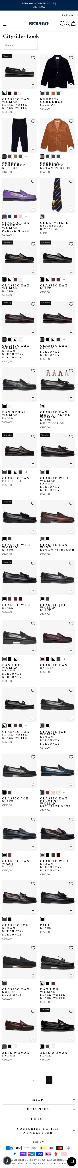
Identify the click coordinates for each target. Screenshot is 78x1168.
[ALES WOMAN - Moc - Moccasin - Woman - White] (15, 1046)
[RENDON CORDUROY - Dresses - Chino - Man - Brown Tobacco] (15, 156)
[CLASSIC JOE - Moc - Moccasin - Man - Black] (4, 792)
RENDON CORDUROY (13, 165)
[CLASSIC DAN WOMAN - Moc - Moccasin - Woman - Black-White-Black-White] (4, 93)
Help (38, 1099)
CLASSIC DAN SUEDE (16, 992)
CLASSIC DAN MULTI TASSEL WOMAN (55, 418)
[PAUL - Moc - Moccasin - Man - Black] (42, 919)
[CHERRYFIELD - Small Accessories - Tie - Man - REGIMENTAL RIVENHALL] (42, 217)
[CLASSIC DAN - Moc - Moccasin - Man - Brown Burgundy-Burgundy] (53, 279)
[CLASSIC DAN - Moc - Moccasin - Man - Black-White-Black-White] (48, 279)
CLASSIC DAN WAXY (57, 548)
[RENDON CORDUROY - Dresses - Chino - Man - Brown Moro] (10, 156)
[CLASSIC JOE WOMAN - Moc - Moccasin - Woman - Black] (42, 599)
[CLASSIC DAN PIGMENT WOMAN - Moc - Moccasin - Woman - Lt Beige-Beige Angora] (21, 217)
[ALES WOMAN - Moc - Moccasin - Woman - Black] (10, 1046)
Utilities (38, 1109)
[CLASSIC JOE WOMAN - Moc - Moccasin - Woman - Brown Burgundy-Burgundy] (48, 599)
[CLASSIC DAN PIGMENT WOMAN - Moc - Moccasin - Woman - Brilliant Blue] (10, 217)
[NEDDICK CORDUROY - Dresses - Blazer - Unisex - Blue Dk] (42, 93)
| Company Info (58, 1163)
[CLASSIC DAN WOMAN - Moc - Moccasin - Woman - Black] (10, 93)
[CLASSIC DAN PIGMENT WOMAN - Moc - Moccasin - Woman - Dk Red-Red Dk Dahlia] (15, 217)
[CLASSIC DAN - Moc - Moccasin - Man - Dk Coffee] (58, 279)
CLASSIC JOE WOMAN (53, 608)
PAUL (46, 926)
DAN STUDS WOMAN (14, 415)
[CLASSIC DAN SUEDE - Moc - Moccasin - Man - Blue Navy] (4, 983)
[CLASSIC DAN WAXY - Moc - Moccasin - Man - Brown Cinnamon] (42, 539)
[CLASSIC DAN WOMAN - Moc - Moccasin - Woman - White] (21, 93)
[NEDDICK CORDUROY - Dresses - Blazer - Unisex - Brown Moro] (48, 93)
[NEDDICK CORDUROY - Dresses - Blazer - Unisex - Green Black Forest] (58, 93)
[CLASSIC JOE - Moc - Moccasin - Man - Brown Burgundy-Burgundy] (10, 792)
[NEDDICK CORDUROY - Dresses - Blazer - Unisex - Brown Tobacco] (53, 93)
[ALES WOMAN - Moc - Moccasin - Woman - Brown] (4, 1046)
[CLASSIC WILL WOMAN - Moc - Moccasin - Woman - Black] (48, 472)
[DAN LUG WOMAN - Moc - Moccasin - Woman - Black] (10, 659)
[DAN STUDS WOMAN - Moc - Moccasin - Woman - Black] (4, 406)
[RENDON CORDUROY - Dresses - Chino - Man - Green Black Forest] (21, 156)
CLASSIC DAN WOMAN (16, 103)
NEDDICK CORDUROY (51, 102)
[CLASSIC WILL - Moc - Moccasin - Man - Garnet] (21, 599)
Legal (38, 1119)
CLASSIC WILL (17, 606)
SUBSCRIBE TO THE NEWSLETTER (38, 1130)
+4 (26, 216)
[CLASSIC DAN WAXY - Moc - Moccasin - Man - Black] (48, 539)
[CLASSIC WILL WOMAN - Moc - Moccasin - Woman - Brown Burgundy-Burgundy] (42, 472)
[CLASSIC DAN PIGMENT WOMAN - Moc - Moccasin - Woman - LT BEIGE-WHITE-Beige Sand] (58, 792)
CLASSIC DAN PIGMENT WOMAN (16, 227)
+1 (26, 156)
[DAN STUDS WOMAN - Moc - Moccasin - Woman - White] (10, 406)
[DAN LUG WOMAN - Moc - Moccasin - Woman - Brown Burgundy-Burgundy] (4, 659)
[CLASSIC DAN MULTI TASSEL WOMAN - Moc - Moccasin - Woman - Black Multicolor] (42, 406)
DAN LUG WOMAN (13, 671)
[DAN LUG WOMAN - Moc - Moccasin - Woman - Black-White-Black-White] (15, 659)
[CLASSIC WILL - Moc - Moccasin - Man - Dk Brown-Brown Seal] (15, 599)
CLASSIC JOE (15, 800)
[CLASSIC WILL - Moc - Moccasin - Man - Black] (4, 599)
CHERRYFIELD (54, 226)
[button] (7, 1160)
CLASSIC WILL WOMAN (55, 484)
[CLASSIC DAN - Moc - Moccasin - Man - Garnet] (42, 659)
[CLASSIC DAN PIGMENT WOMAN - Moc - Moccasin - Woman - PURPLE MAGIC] (4, 217)
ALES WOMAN (16, 1054)
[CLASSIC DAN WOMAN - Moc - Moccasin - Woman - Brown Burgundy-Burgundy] (15, 93)
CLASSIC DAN (54, 287)
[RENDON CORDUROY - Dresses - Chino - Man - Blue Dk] (4, 156)
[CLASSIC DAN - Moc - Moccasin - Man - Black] (42, 279)
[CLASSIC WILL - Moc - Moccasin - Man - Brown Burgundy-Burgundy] (10, 599)
